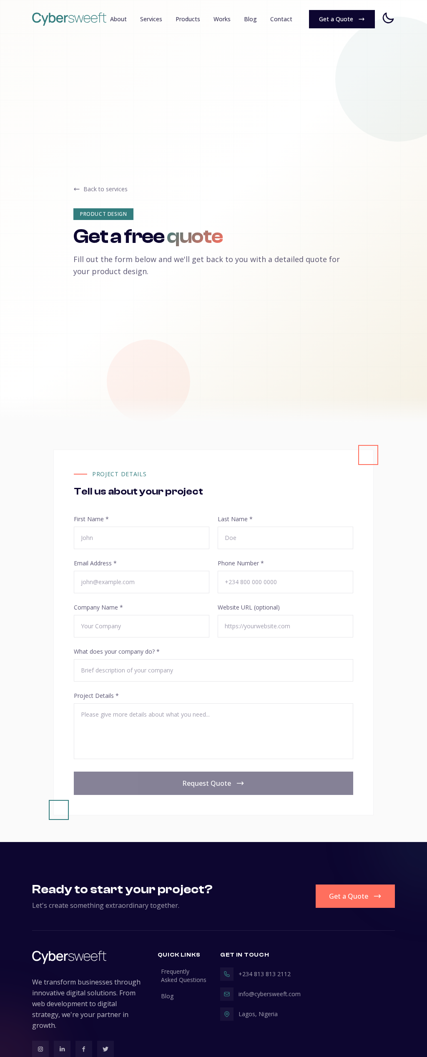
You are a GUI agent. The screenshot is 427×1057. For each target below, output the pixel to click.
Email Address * (95, 563)
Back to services (105, 189)
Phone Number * (241, 563)
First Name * (91, 519)
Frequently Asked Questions (183, 975)
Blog (167, 996)
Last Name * (235, 519)
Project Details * (96, 696)
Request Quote (206, 783)
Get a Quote (348, 896)
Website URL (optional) (249, 607)
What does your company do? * (117, 651)
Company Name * (98, 607)
